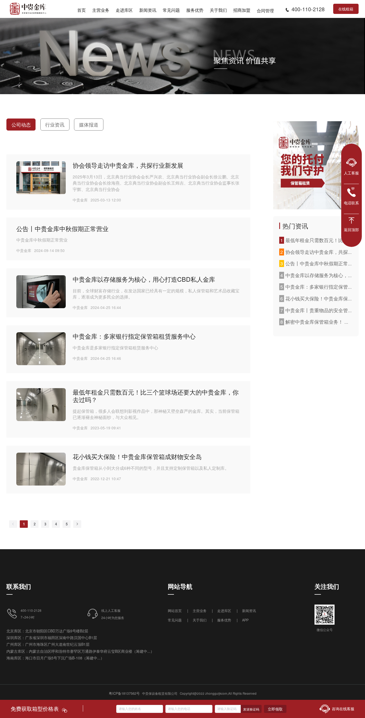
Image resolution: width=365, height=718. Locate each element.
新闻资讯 (249, 610)
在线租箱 (345, 9)
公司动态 (21, 124)
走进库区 (224, 610)
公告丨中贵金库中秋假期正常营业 (62, 228)
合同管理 (265, 10)
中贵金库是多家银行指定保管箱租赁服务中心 (115, 347)
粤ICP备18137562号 (124, 693)
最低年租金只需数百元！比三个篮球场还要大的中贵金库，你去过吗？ (156, 395)
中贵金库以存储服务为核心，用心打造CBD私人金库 (144, 279)
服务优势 (224, 619)
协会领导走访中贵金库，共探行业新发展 (128, 165)
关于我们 (200, 619)
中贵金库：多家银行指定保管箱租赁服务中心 (134, 336)
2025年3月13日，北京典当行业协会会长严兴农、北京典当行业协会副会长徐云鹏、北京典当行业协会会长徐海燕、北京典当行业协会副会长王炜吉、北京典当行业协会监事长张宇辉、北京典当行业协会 (156, 183)
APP (245, 619)
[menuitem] (81, 9)
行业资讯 (54, 124)
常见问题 (175, 619)
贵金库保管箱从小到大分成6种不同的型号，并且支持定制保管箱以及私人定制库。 (151, 468)
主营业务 (200, 610)
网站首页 (175, 610)
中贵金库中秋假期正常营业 (42, 240)
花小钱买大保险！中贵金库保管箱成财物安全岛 (137, 456)
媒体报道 (88, 124)
